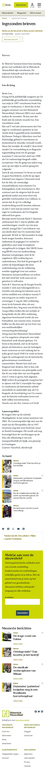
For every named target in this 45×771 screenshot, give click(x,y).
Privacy (27, 762)
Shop (4, 739)
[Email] (18, 529)
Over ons (5, 731)
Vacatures (28, 735)
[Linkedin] (23, 529)
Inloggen (27, 731)
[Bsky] (39, 711)
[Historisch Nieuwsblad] (6, 4)
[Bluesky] (3, 529)
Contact (5, 758)
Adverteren (6, 743)
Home (4, 18)
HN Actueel (35, 13)
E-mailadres (9, 597)
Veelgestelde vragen (10, 754)
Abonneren (21, 5)
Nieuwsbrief (7, 13)
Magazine (21, 13)
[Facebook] (8, 529)
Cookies (27, 766)
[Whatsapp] (13, 529)
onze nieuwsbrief (22, 720)
